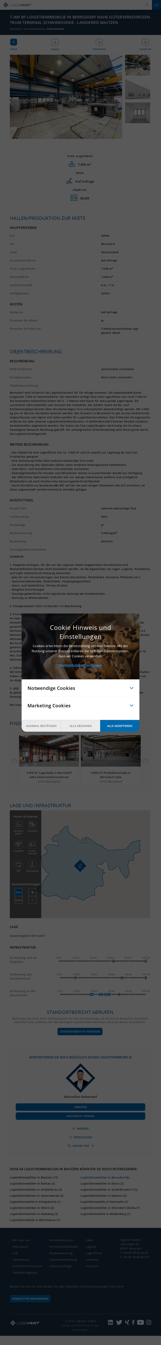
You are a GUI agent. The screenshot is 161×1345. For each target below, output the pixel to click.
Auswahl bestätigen (41, 726)
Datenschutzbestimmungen (80, 665)
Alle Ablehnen (81, 726)
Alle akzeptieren (119, 726)
